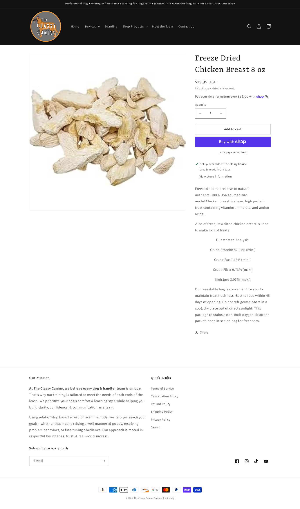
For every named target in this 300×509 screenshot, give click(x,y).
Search (156, 427)
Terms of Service (162, 388)
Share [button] (204, 332)
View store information (215, 176)
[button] (92, 26)
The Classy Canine (143, 498)
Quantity (200, 104)
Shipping (200, 88)
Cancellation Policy (164, 396)
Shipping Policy (162, 412)
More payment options (232, 152)
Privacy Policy (160, 419)
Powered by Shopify (164, 498)
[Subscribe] (103, 461)
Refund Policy (160, 404)
